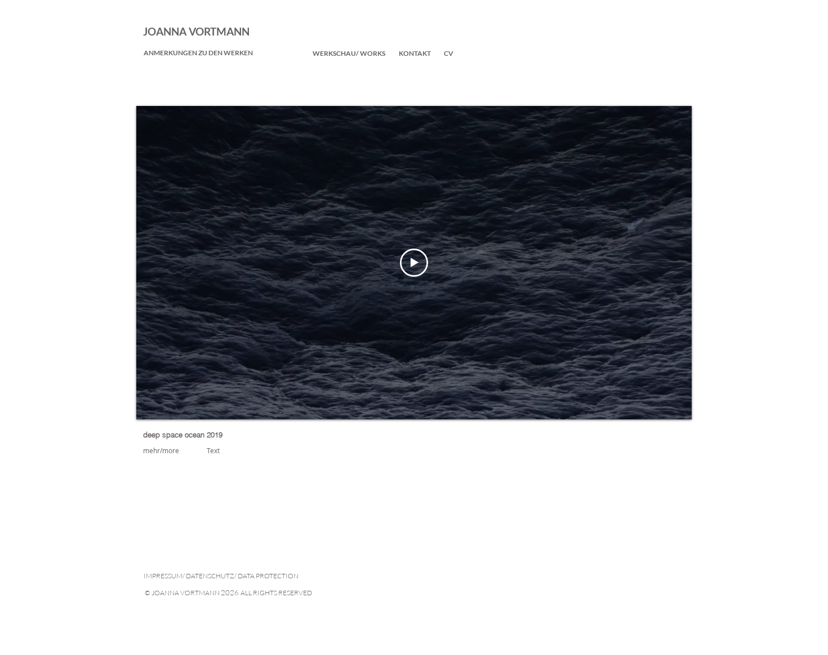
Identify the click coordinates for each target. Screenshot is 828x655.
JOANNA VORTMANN (196, 31)
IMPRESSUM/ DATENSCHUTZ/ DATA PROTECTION (221, 576)
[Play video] (414, 263)
